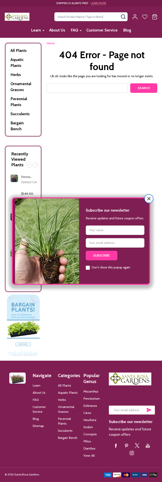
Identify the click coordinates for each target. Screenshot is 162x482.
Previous (29, 165)
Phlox (87, 441)
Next (35, 165)
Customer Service (102, 30)
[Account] (135, 16)
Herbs (15, 74)
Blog (127, 30)
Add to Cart (27, 285)
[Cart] (154, 16)
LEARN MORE (98, 3)
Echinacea (90, 406)
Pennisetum (29, 182)
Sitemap (38, 426)
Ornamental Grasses (20, 86)
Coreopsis (90, 434)
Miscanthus (90, 391)
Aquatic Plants (17, 62)
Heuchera (89, 420)
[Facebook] (115, 445)
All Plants (18, 50)
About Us (57, 30)
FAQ (74, 30)
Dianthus (89, 448)
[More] (43, 30)
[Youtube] (147, 445)
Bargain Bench (17, 126)
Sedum (88, 427)
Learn (36, 30)
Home (50, 43)
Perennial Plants (18, 101)
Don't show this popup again (111, 267)
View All (89, 455)
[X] (137, 445)
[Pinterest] (126, 445)
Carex (87, 413)
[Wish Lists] (144, 16)
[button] (148, 198)
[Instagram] (131, 452)
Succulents (20, 113)
